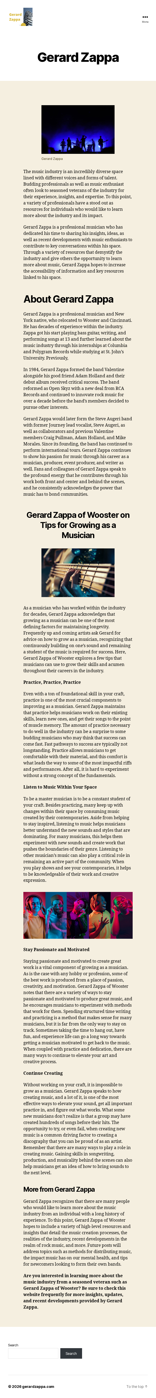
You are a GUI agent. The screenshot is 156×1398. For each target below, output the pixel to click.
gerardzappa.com (38, 1386)
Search (13, 1345)
